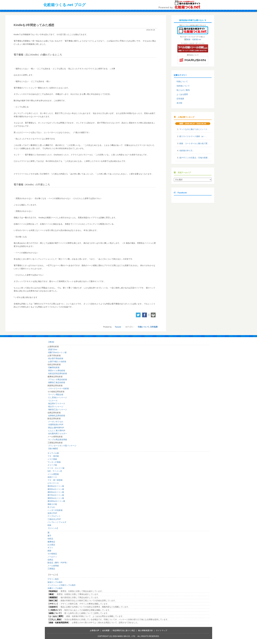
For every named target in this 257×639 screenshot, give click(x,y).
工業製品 (51, 569)
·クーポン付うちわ (55, 422)
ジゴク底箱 (52, 459)
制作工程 (53, 600)
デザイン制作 (53, 579)
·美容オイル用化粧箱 (56, 370)
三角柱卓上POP (54, 519)
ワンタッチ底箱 (54, 462)
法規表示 (53, 607)
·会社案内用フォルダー (57, 433)
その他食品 (52, 554)
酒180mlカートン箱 (56, 486)
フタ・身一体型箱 (55, 480)
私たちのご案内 (183, 90)
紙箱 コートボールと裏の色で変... (194, 143)
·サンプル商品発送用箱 (57, 439)
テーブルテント (54, 516)
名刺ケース (52, 477)
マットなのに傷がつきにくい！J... (193, 129)
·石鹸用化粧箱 (53, 367)
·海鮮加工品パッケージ (57, 409)
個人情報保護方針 (145, 630)
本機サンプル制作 (55, 588)
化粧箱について (183, 86)
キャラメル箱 (53, 453)
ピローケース (53, 483)
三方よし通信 (55, 619)
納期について (55, 613)
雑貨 (49, 551)
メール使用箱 (53, 566)
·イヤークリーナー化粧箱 (58, 388)
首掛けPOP (52, 513)
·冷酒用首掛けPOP (55, 424)
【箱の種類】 (53, 448)
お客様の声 (94, 630)
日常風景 (154, 327)
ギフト (50, 548)
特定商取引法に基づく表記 (124, 630)
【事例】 (51, 342)
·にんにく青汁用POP (56, 430)
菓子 (49, 536)
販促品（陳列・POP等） (58, 563)
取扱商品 (53, 591)
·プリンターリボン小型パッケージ (62, 445)
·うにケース (53, 400)
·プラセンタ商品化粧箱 (57, 379)
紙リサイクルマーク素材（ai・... (193, 136)
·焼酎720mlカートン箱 (57, 352)
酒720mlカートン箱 (56, 495)
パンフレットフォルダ (57, 522)
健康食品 (51, 542)
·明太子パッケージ (55, 406)
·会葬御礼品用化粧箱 (56, 415)
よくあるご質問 (56, 616)
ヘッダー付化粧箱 (55, 510)
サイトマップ (161, 630)
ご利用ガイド (55, 610)
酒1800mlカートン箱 (56, 501)
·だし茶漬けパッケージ (57, 397)
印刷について (143, 327)
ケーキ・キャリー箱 (56, 468)
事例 (51, 594)
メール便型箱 (53, 474)
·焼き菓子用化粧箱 (55, 358)
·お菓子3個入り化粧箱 (57, 361)
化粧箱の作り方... (186, 150)
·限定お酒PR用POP (56, 428)
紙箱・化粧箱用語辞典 (58, 622)
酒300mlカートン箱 (56, 489)
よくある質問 (182, 94)
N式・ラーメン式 (55, 471)
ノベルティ (52, 557)
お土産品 (51, 545)
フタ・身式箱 (53, 456)
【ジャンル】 (53, 528)
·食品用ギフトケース (56, 403)
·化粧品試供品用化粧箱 (57, 373)
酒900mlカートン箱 (56, 498)
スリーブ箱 (52, 465)
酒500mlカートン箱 (56, 492)
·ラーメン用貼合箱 (55, 394)
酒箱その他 (52, 504)
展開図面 (53, 597)
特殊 (49, 525)
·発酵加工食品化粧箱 (56, 382)
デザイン (53, 604)
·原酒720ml (52, 349)
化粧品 (50, 539)
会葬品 (50, 560)
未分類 (179, 103)
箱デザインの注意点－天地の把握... (194, 158)
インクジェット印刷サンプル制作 (62, 585)
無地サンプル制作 (55, 582)
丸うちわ (51, 507)
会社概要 (106, 630)
